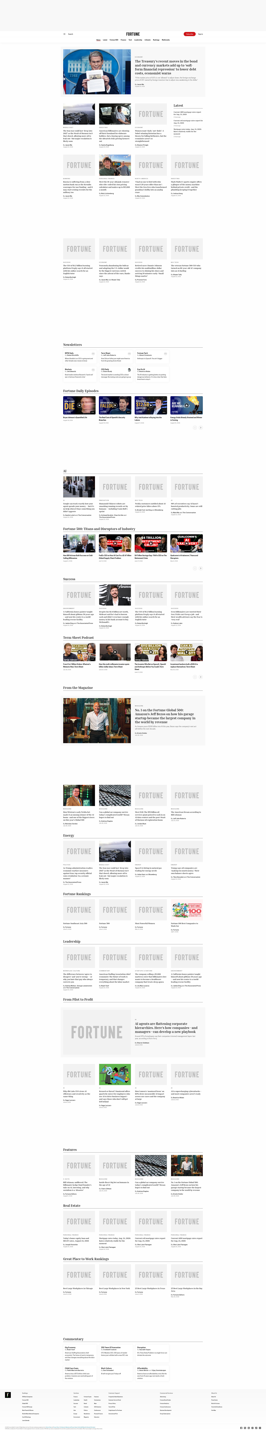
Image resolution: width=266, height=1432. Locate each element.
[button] (98, 40)
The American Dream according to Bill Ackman (186, 813)
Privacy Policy (112, 1403)
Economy (139, 57)
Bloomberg (159, 510)
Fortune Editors (71, 1194)
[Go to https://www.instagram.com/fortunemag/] (252, 1428)
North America (141, 178)
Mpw (95, 1403)
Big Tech (175, 262)
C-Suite (66, 1179)
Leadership (138, 40)
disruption (141, 1347)
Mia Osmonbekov (143, 196)
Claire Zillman (106, 1189)
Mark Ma (176, 512)
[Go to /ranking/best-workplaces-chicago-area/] (79, 1274)
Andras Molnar (70, 986)
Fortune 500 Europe (27, 1407)
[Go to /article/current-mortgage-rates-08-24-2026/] (115, 1221)
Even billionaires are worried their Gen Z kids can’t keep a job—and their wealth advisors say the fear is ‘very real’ (186, 616)
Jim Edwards (71, 371)
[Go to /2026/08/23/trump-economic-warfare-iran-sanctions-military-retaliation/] (79, 851)
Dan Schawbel (108, 1370)
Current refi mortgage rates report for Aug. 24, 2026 (188, 122)
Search (70, 34)
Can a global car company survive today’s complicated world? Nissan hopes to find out (114, 814)
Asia (75, 1410)
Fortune (68, 927)
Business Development (165, 1410)
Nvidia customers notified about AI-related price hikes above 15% (150, 504)
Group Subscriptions (165, 1413)
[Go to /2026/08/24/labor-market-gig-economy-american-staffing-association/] (115, 957)
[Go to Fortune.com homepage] (133, 34)
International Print (113, 1413)
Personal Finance (107, 178)
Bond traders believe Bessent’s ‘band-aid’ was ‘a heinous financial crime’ (79, 376)
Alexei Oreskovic (145, 355)
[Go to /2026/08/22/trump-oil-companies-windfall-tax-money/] (187, 851)
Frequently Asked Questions (116, 1396)
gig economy (70, 1347)
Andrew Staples (107, 821)
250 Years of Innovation (111, 1347)
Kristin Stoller (142, 733)
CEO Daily (105, 369)
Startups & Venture (143, 970)
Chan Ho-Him (118, 515)
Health (85, 1400)
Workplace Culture (71, 970)
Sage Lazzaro (70, 1100)
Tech (130, 40)
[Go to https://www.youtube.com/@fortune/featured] (260, 1428)
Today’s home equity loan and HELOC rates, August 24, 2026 (76, 1239)
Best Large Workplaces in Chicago (78, 1288)
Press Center (214, 1400)
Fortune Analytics (164, 1403)
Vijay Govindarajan (159, 1370)
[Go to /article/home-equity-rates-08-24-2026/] (79, 1221)
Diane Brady (107, 371)
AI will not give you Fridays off (111, 1374)
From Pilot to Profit (78, 999)
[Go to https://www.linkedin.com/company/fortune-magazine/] (249, 1428)
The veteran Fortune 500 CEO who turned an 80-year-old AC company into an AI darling (186, 268)
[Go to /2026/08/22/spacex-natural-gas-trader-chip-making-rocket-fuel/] (151, 851)
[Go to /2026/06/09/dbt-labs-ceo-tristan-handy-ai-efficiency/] (79, 1074)
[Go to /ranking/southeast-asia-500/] (79, 909)
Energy (68, 835)
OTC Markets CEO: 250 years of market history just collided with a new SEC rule (114, 1354)
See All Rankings (26, 1417)
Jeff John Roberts (109, 355)
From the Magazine (78, 688)
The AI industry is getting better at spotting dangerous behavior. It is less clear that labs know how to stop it (152, 377)
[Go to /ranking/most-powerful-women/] (151, 909)
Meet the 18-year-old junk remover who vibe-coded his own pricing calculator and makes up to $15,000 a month (114, 186)
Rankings (156, 40)
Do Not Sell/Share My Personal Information (86, 1427)
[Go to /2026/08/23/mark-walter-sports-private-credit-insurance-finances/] (187, 165)
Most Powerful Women (145, 923)
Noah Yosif (105, 986)
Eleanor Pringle (142, 145)
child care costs (71, 1368)
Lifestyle (148, 40)
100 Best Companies (27, 1396)
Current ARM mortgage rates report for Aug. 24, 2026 (187, 113)
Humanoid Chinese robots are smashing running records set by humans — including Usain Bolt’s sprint (113, 507)
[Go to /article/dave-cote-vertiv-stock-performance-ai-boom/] (187, 248)
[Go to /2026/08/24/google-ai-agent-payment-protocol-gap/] (79, 486)
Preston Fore (142, 280)
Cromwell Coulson (109, 1349)
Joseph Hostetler (71, 1244)
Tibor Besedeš (178, 877)
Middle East (68, 127)
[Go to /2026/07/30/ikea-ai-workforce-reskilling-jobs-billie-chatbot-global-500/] (115, 1165)
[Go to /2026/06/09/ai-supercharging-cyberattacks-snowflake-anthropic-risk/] (187, 1074)
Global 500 (25, 1403)
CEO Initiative (97, 1407)
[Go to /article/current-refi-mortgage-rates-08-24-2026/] (151, 1221)
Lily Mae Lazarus (143, 986)
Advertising (163, 1396)
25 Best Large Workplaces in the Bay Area (186, 1289)
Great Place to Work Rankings (86, 1259)
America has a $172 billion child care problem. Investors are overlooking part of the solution (79, 1376)
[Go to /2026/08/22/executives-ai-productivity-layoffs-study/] (187, 486)
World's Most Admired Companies (30, 1413)
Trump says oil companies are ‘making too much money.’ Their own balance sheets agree (185, 870)
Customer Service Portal (115, 1400)
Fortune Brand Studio (165, 1400)
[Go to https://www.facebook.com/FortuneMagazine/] (241, 1428)
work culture (106, 1368)
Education (96, 1417)
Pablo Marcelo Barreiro (75, 1370)
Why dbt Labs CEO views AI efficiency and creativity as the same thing (76, 1094)
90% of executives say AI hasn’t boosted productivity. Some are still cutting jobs (186, 506)
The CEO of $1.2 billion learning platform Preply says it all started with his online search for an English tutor (77, 269)
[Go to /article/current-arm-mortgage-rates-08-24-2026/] (187, 1221)
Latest (105, 40)
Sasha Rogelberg (107, 145)
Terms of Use (48, 1427)
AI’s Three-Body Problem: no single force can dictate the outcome (152, 1354)
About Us (213, 1396)
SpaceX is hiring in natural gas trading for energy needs (148, 869)
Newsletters (72, 345)
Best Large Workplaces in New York (114, 1288)
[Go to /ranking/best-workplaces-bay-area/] (187, 1274)
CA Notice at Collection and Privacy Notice (68, 1427)
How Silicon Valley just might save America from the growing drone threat (115, 359)
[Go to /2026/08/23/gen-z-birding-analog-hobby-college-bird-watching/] (151, 165)
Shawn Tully (115, 280)
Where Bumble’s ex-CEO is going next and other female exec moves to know (79, 359)
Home (98, 40)
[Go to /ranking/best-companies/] (187, 909)
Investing (103, 127)
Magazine (139, 706)
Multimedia (166, 40)
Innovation (104, 500)
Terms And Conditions (216, 1407)
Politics (66, 864)
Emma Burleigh (70, 277)
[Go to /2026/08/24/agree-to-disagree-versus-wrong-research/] (79, 957)
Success (67, 262)
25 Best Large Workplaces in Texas (150, 1288)
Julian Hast (141, 874)
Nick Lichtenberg (107, 193)
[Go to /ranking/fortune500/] (115, 909)
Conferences (97, 1410)
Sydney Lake (177, 623)
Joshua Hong (178, 193)
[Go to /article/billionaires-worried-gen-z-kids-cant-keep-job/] (187, 595)
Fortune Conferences (165, 1407)
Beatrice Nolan (144, 371)
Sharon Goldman (143, 1043)
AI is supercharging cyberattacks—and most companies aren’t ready (186, 1092)
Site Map (213, 1410)
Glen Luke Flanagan (108, 1247)
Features (70, 1150)
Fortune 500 (114, 40)
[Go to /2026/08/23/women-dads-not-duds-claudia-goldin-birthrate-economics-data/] (151, 114)
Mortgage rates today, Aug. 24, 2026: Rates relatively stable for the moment (187, 131)
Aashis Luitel (70, 515)
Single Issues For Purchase (115, 1410)
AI (64, 471)
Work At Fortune (215, 1403)
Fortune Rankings (77, 894)
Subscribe (189, 34)
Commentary (104, 970)
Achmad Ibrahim (107, 515)
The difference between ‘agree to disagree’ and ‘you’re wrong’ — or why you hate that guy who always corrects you (78, 978)
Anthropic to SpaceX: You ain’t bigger (149, 358)
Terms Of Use (112, 1407)
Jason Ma (140, 84)
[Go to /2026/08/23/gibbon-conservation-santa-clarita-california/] (79, 595)
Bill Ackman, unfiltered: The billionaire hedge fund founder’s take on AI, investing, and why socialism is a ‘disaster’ (77, 1186)
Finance (123, 40)
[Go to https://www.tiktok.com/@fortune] (256, 1428)
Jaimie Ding (69, 623)
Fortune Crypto (87, 1396)
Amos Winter (144, 1370)
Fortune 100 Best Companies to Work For (184, 924)
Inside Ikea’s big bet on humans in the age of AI (114, 1183)
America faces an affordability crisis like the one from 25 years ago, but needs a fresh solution (152, 1376)
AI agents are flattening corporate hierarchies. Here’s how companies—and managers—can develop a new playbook (166, 1028)
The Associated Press (107, 517)
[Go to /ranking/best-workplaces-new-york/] (115, 1274)
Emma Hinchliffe (73, 355)
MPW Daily (69, 353)
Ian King (149, 510)
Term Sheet (105, 353)
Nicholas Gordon (71, 824)
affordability (142, 1368)
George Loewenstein (84, 986)
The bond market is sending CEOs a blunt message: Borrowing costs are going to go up (116, 376)
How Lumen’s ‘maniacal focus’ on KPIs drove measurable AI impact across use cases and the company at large (150, 1095)
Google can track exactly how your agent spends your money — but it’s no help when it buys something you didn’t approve (79, 507)
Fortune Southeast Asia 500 (75, 923)
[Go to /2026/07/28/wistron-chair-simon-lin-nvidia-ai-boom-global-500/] (79, 795)
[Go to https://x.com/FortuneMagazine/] (245, 1428)
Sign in (200, 34)
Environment (69, 608)
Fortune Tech (142, 353)
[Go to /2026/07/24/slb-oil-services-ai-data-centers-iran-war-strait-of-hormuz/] (151, 795)
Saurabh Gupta (144, 1349)
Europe (75, 1413)
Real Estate (71, 1205)
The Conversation (84, 515)
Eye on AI (141, 369)
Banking (66, 178)
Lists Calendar (25, 1420)
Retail (85, 1403)
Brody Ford (141, 510)
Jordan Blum (141, 824)
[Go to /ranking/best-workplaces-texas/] (151, 1274)
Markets (68, 369)
